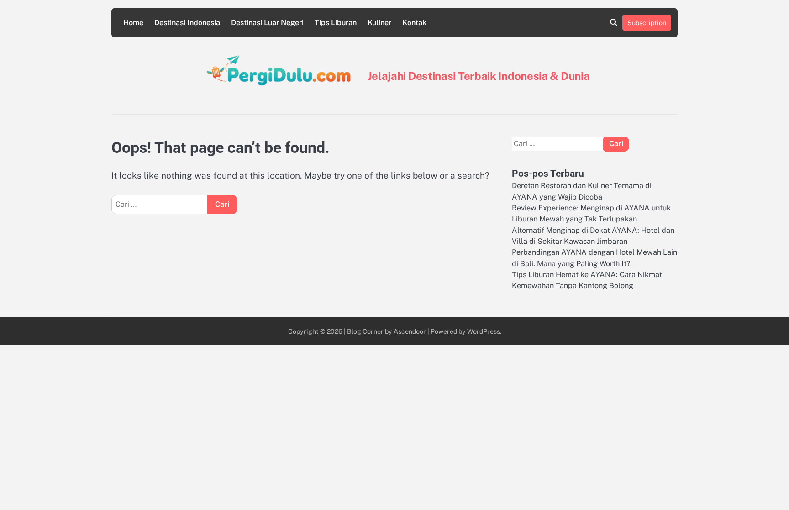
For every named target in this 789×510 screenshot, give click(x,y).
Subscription (646, 22)
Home (133, 22)
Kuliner (379, 22)
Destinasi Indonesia (187, 22)
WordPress (483, 331)
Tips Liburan (336, 22)
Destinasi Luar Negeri (267, 22)
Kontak (414, 22)
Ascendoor (410, 331)
